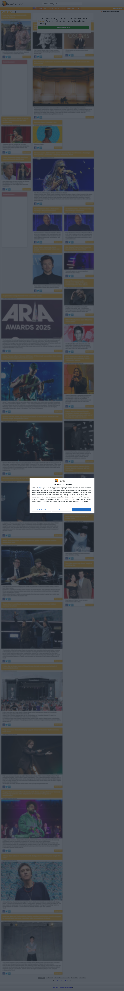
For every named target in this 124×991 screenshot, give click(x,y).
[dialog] (62, 495)
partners (41, 487)
